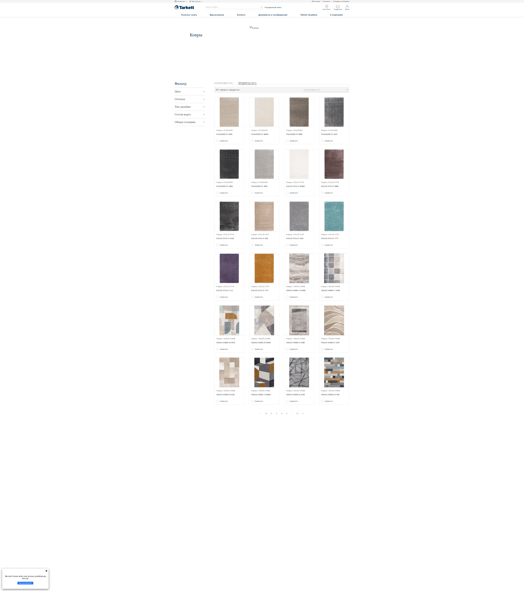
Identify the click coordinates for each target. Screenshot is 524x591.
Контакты (326, 1)
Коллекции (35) (223, 83)
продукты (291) (247, 83)
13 (297, 413)
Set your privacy (25, 583)
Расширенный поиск (273, 7)
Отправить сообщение (341, 1)
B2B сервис (316, 1)
